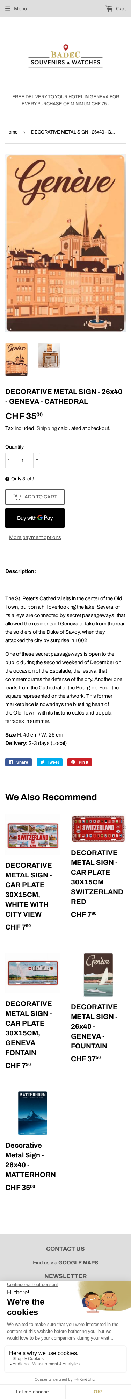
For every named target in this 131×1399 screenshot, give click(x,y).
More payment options (35, 537)
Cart (120, 9)
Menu (20, 9)
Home (11, 132)
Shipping (47, 428)
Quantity (14, 447)
